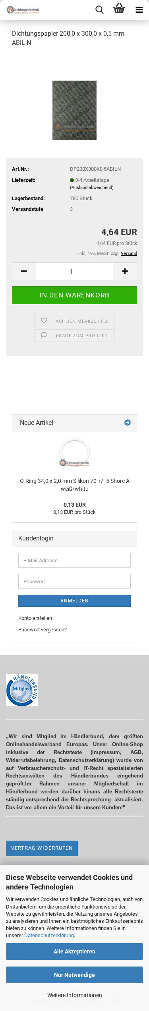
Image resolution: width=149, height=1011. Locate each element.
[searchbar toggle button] (99, 10)
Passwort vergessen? (42, 630)
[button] (24, 271)
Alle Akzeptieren (74, 951)
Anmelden (74, 601)
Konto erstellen (35, 618)
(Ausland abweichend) (92, 187)
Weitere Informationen (74, 995)
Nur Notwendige (74, 975)
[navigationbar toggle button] (139, 10)
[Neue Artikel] (127, 423)
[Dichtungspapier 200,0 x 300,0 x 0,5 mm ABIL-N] (74, 97)
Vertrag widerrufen (42, 848)
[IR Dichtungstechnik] (20, 10)
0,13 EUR (75, 505)
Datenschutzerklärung (49, 935)
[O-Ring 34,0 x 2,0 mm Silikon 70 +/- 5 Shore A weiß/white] (75, 452)
